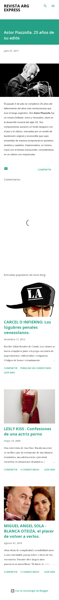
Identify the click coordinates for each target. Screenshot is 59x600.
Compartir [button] (44, 169)
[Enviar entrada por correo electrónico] (6, 169)
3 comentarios (29, 571)
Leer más (9, 372)
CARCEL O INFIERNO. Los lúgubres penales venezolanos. (27, 327)
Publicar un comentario (35, 368)
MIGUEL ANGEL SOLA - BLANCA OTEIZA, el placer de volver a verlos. (29, 531)
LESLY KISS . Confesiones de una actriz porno (27, 431)
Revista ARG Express (16, 7)
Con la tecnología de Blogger (31, 590)
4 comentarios (29, 469)
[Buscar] (45, 6)
